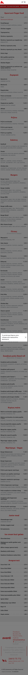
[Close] (26, 337)
